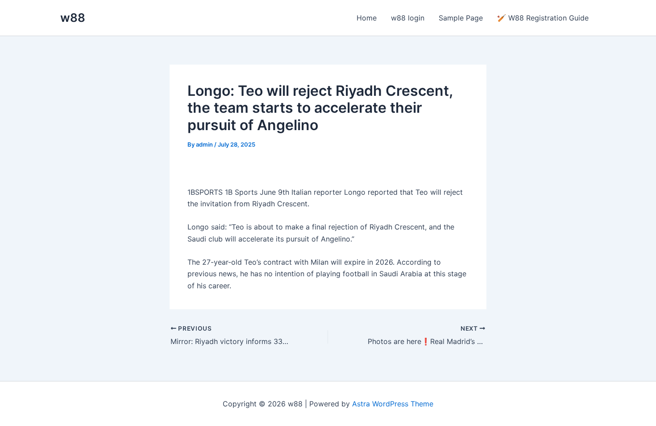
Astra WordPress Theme (392, 403)
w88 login (407, 17)
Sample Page (461, 17)
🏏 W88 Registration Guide (543, 17)
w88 (72, 18)
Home (367, 17)
